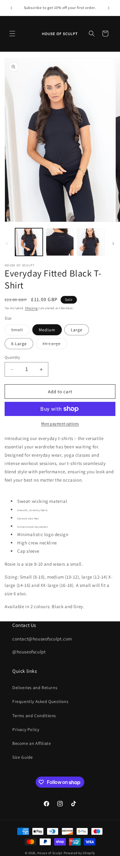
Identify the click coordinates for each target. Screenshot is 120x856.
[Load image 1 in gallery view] (29, 242)
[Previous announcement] (11, 8)
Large (76, 330)
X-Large (19, 343)
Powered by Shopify (79, 853)
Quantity (12, 357)
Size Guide (22, 757)
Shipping (31, 308)
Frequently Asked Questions (40, 701)
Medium (47, 330)
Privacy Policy (25, 729)
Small (20, 331)
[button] (12, 33)
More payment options (60, 423)
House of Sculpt (50, 853)
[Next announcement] (108, 8)
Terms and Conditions (34, 715)
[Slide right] (113, 243)
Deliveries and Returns (34, 687)
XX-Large (54, 345)
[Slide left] (7, 243)
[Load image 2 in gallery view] (60, 242)
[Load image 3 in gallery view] (91, 242)
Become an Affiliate (31, 743)
